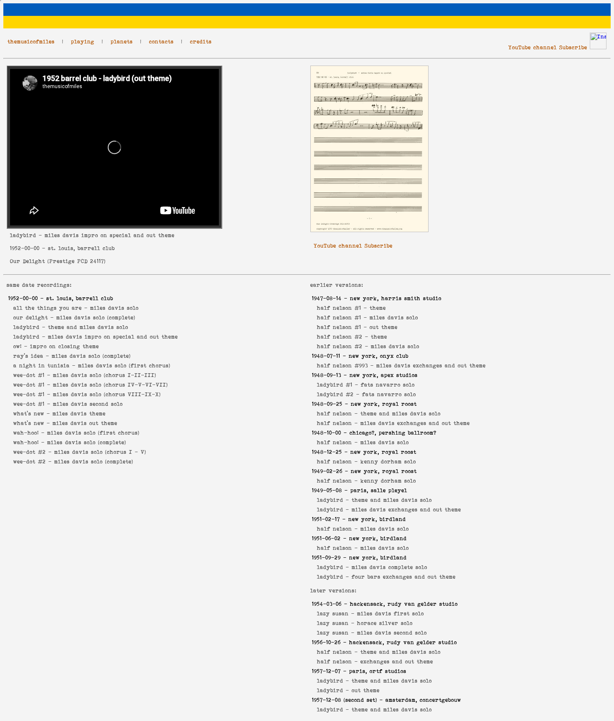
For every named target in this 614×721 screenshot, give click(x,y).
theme (378, 308)
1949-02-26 (327, 471)
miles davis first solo (390, 613)
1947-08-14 (327, 298)
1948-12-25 (327, 452)
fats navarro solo (388, 385)
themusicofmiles (31, 41)
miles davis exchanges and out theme (431, 365)
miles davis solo (114, 308)
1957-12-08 (326, 700)
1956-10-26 (326, 642)
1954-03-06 (327, 604)
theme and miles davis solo (88, 327)
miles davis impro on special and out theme (113, 337)
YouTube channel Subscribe (547, 47)
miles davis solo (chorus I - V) (100, 452)
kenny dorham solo (388, 461)
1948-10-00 (326, 433)
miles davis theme (79, 413)
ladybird (23, 235)
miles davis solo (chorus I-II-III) (104, 375)
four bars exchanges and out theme (404, 577)
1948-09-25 (327, 404)
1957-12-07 (326, 671)
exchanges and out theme (396, 661)
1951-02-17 (326, 519)
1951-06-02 (326, 538)
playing (82, 41)
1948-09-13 (326, 375)
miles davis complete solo (389, 567)
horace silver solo (385, 623)
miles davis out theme (85, 423)
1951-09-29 (326, 557)
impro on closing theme (64, 346)
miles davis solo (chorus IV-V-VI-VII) (110, 385)
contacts (161, 41)
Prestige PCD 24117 (76, 261)
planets (122, 41)
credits (201, 41)
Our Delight (27, 261)
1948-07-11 (326, 356)
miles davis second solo (88, 404)
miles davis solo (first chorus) (124, 365)
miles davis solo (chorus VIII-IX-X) (107, 394)
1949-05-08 (327, 490)
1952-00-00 (25, 248)
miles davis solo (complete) (95, 317)
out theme (384, 327)
